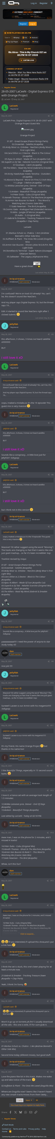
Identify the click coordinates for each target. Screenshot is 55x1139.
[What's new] (51, 3)
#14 (52, 832)
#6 (52, 474)
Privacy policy (34, 1129)
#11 (52, 725)
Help (44, 1129)
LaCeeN (7, 99)
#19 (52, 1041)
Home (4, 1131)
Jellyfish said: (8, 428)
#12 (52, 766)
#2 (52, 289)
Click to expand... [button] (27, 934)
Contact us (6, 1129)
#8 (52, 621)
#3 (52, 334)
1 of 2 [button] (19, 1100)
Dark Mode (9, 1125)
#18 (52, 1001)
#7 (52, 526)
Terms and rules (19, 1129)
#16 (52, 905)
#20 (52, 1072)
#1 (52, 116)
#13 (52, 790)
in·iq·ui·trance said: (11, 380)
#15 (52, 881)
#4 (52, 375)
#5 (52, 423)
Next (28, 1100)
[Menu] (4, 3)
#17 (52, 962)
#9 (52, 661)
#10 (52, 683)
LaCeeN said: (8, 532)
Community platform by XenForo (24, 1136)
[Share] (48, 116)
